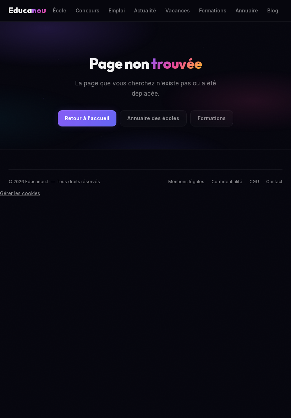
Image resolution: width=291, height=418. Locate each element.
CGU (254, 181)
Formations (212, 10)
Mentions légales (186, 181)
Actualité (145, 10)
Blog (272, 10)
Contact (274, 181)
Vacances (177, 10)
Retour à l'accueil (87, 118)
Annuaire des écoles (153, 118)
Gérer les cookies (20, 193)
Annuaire (247, 10)
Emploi (117, 10)
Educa (27, 10)
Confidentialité (227, 181)
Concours (87, 10)
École (59, 10)
